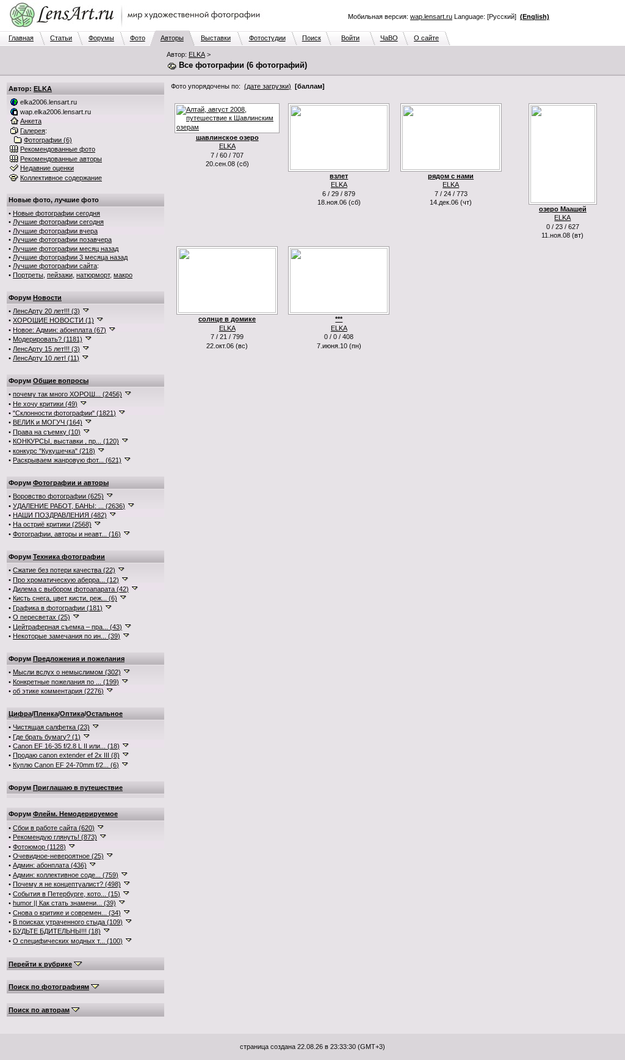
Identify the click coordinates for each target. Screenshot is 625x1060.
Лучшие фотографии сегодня (58, 221)
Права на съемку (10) (47, 432)
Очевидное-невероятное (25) (58, 856)
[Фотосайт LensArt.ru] (137, 28)
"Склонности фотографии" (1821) (64, 413)
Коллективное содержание (61, 177)
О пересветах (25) (41, 617)
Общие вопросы (61, 380)
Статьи (61, 38)
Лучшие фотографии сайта (55, 265)
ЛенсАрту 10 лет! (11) (46, 358)
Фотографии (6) (48, 140)
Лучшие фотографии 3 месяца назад (70, 257)
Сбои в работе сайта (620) (54, 828)
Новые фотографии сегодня (56, 213)
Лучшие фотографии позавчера (62, 239)
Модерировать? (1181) (47, 339)
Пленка (46, 713)
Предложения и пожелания (79, 658)
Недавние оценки (47, 168)
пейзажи (60, 275)
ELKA (197, 54)
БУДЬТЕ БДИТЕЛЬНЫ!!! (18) (57, 931)
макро (123, 275)
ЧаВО (389, 38)
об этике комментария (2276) (58, 691)
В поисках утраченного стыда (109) (68, 922)
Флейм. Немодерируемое (75, 813)
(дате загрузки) (267, 86)
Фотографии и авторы (71, 482)
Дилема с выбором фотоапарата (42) (71, 589)
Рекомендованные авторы (61, 159)
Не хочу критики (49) (45, 404)
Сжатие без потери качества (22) (64, 570)
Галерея (32, 130)
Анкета (31, 121)
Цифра (20, 713)
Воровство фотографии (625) (58, 496)
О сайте (426, 38)
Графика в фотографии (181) (58, 608)
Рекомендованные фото (57, 149)
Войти (350, 38)
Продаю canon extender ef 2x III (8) (66, 755)
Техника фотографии (69, 556)
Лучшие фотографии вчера (55, 231)
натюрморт (93, 275)
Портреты (28, 275)
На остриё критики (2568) (52, 524)
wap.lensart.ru (431, 16)
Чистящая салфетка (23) (51, 727)
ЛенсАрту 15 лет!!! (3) (46, 349)
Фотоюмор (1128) (39, 846)
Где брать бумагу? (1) (47, 736)
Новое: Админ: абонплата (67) (59, 330)
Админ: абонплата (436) (50, 865)
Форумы (101, 38)
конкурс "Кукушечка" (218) (54, 451)
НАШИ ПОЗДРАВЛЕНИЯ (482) (60, 515)
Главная (21, 38)
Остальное (104, 713)
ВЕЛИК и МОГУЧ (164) (47, 422)
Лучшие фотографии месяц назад (65, 248)
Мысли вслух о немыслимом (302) (67, 672)
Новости (47, 297)
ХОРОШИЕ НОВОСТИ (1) (53, 320)
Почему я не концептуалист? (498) (67, 884)
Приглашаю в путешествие (78, 787)
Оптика (72, 713)
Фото (137, 38)
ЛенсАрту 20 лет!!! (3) (46, 311)
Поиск (311, 38)
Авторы (172, 38)
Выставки (216, 38)
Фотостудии (267, 38)
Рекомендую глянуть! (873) (55, 837)
